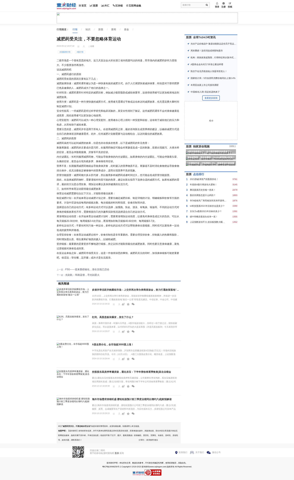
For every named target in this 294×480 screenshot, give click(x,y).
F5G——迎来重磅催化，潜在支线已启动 (87, 269)
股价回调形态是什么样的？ (203, 195)
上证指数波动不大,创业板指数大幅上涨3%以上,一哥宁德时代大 (220, 222)
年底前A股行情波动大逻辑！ (203, 184)
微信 (156, 440)
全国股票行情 (64, 52)
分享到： (142, 440)
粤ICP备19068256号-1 (111, 467)
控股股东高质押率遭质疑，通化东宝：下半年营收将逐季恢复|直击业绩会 (131, 372)
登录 (217, 7)
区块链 (119, 5)
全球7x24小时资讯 (204, 37)
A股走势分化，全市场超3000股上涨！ (113, 344)
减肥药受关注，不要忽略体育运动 (76, 426)
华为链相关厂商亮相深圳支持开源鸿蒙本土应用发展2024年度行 (220, 200)
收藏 (92, 46)
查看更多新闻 (211, 98)
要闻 (113, 29)
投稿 (230, 7)
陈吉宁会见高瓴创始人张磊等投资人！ (209, 71)
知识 (87, 29)
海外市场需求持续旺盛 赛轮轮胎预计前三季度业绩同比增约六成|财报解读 (132, 399)
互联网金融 (135, 5)
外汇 (106, 5)
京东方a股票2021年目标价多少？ (206, 211)
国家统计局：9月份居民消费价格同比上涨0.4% (213, 78)
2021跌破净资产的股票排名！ (204, 179)
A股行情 (80, 52)
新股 (100, 29)
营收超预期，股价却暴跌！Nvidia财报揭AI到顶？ (211, 157)
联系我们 (183, 452)
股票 (95, 5)
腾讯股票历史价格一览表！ (203, 190)
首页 (83, 5)
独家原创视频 (201, 146)
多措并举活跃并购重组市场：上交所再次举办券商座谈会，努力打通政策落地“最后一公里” (141, 289)
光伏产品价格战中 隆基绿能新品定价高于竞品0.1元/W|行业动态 (221, 43)
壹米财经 (145, 467)
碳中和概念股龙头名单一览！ (204, 216)
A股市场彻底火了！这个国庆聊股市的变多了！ (209, 151)
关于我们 (199, 452)
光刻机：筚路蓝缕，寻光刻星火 (82, 275)
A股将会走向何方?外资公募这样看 (207, 64)
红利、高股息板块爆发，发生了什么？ (113, 317)
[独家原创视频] (232, 146)
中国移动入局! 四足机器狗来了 (205, 92)
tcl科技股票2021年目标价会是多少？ (207, 206)
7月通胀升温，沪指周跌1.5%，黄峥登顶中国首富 (210, 163)
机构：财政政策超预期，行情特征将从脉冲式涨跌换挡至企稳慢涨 (222, 57)
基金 (126, 29)
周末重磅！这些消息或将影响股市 (207, 50)
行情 (75, 29)
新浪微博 (150, 440)
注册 (223, 7)
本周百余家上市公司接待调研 (205, 85)
